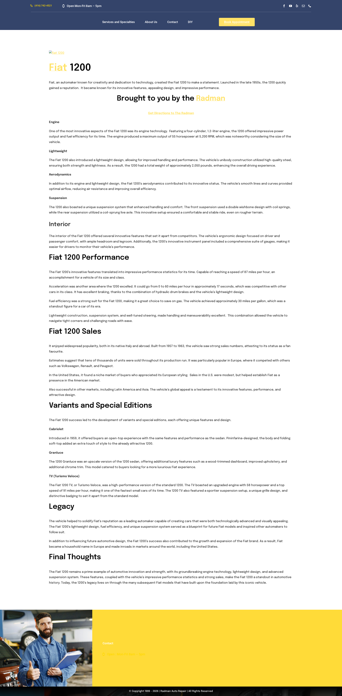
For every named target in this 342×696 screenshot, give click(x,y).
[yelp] (297, 5)
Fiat (58, 68)
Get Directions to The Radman (171, 113)
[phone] (309, 5)
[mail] (303, 5)
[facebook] (284, 5)
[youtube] (290, 5)
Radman (210, 98)
